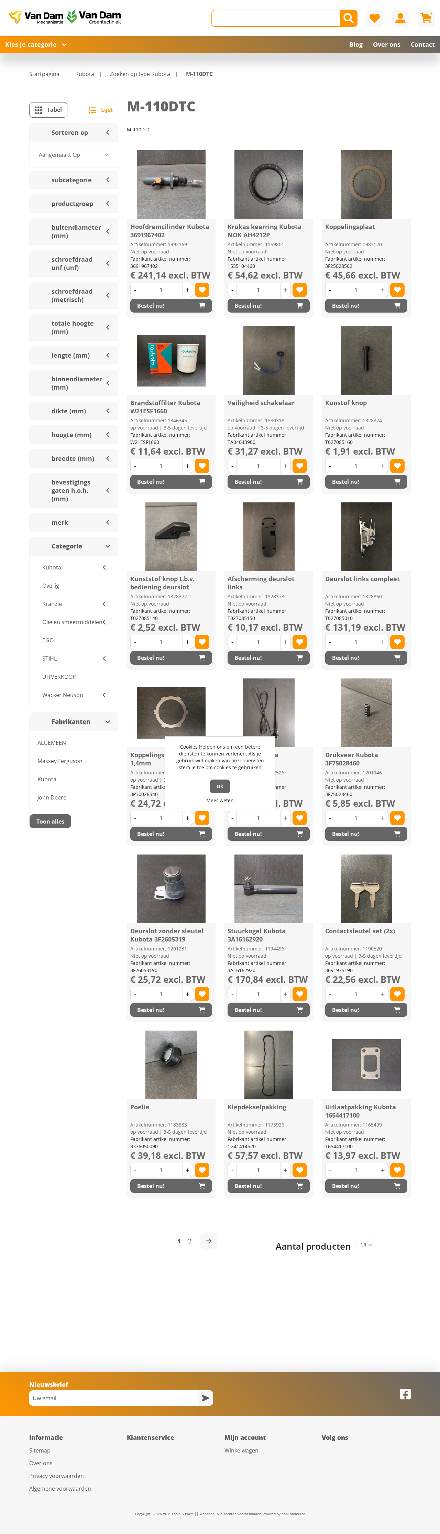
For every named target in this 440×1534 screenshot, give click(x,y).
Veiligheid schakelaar (261, 403)
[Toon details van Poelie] (171, 1065)
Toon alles (50, 821)
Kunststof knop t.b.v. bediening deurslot (162, 583)
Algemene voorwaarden (60, 1488)
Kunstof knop (346, 403)
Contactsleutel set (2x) (360, 931)
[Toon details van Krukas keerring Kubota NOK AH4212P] (268, 184)
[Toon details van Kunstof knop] (366, 360)
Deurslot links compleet (362, 579)
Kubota (46, 779)
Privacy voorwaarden (56, 1476)
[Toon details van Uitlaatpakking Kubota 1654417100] (366, 1065)
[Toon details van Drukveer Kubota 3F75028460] (366, 712)
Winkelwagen (241, 1450)
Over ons (41, 1463)
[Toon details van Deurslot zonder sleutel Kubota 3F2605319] (171, 889)
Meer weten (220, 800)
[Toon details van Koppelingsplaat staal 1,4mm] (171, 712)
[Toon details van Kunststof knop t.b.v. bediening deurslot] (171, 536)
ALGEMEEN (51, 743)
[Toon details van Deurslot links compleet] (366, 536)
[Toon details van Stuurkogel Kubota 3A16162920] (268, 889)
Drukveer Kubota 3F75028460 (351, 759)
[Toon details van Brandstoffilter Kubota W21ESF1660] (171, 360)
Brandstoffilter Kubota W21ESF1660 (165, 407)
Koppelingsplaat (350, 226)
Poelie (140, 1107)
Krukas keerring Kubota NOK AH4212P (264, 230)
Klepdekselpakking (257, 1107)
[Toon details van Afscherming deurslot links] (268, 536)
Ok (220, 786)
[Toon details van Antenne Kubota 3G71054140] (268, 712)
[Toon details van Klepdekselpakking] (268, 1065)
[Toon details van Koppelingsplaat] (366, 184)
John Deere (51, 797)
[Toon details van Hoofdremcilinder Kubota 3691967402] (171, 184)
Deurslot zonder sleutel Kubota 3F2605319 (167, 935)
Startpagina (44, 74)
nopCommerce (293, 1513)
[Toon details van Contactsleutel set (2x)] (366, 889)
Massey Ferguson (59, 761)
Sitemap (40, 1450)
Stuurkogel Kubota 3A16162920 (257, 935)
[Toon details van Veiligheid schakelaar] (268, 360)
